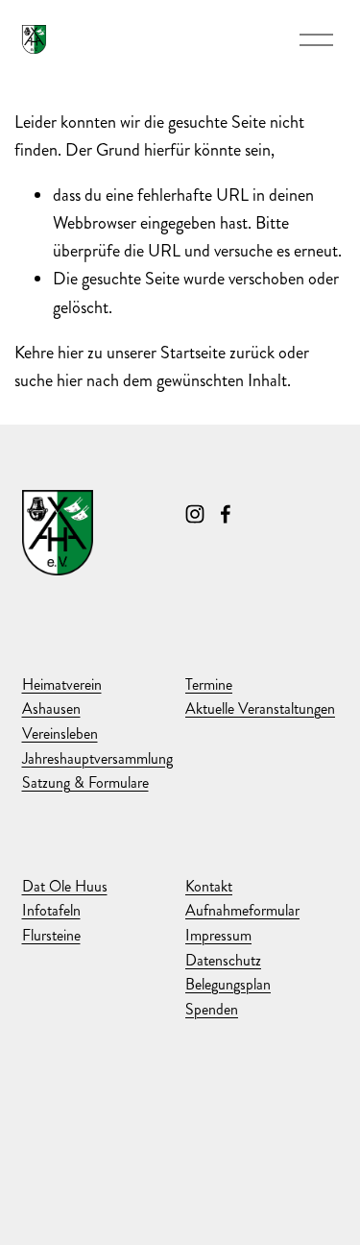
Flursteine (51, 935)
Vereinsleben (60, 733)
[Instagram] (194, 514)
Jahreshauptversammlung (97, 758)
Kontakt (208, 886)
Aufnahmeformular (242, 910)
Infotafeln (51, 910)
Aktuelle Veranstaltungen (260, 708)
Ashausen (51, 708)
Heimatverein (62, 684)
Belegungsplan (228, 984)
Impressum (218, 935)
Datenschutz (223, 960)
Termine (208, 684)
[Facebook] (225, 514)
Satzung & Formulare (85, 782)
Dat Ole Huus (65, 886)
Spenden (211, 1009)
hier (71, 352)
